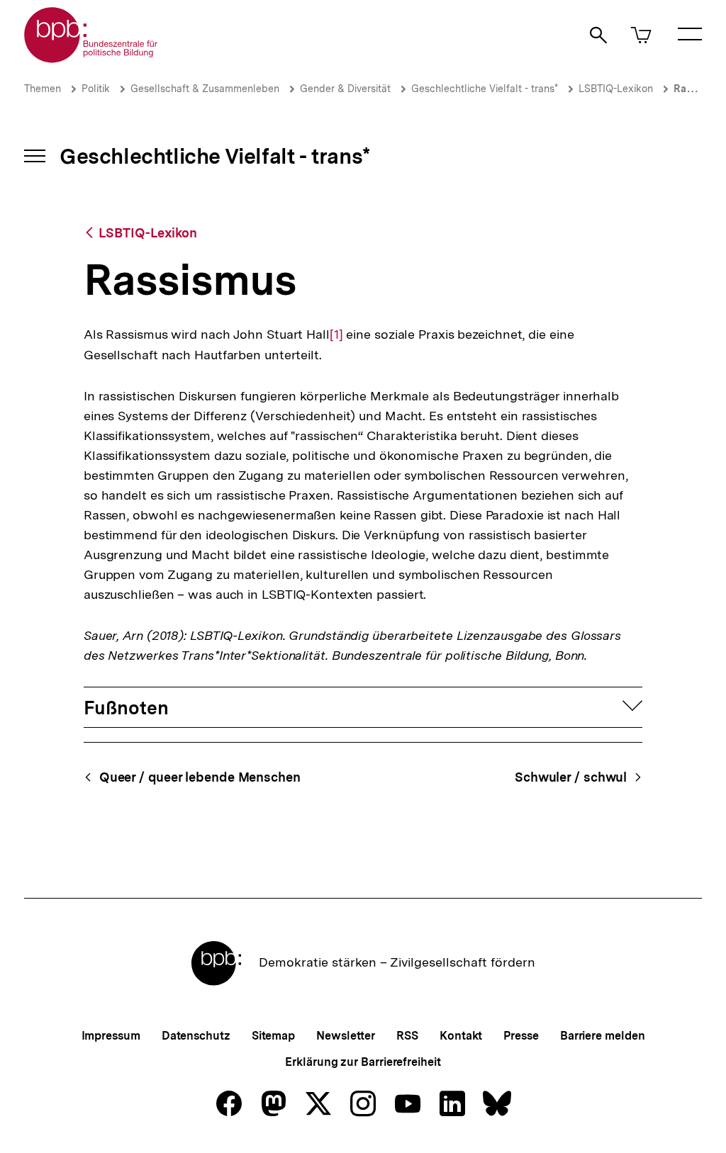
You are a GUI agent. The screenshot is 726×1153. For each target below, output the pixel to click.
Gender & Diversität (345, 88)
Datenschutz (196, 1035)
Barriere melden (602, 1035)
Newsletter (345, 1035)
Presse (520, 1035)
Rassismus (698, 88)
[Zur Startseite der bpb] (91, 58)
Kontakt (461, 1035)
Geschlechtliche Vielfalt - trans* (484, 88)
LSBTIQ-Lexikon (616, 88)
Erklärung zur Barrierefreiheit (362, 1062)
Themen (42, 88)
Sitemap (273, 1035)
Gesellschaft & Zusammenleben (204, 88)
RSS (407, 1035)
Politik (96, 88)
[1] (336, 334)
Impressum (111, 1035)
